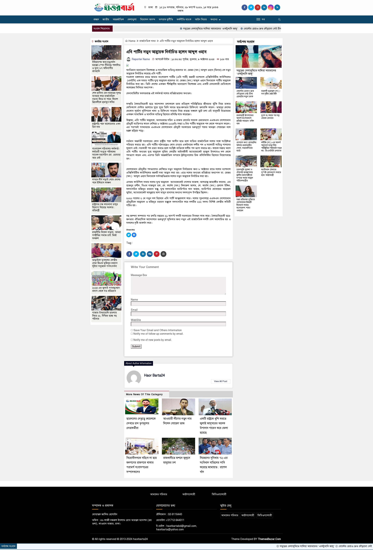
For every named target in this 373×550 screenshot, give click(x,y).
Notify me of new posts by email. (152, 339)
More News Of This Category (144, 394)
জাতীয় (106, 19)
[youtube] (271, 7)
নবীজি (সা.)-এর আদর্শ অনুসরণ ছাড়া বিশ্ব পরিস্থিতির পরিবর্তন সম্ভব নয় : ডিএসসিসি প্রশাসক (271, 146)
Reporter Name (140, 59)
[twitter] (251, 7)
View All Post (220, 381)
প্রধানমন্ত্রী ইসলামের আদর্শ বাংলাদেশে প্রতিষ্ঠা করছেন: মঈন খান (245, 119)
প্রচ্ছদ (96, 19)
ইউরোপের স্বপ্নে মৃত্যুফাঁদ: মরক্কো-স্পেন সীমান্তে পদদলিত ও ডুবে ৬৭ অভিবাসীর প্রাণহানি (106, 67)
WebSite (136, 320)
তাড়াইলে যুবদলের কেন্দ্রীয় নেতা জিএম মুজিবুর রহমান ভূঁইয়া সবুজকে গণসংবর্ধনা (104, 263)
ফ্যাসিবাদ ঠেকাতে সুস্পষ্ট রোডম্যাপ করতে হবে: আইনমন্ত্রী (271, 172)
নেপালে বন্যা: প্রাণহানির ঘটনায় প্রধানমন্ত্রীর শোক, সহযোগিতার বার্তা (246, 146)
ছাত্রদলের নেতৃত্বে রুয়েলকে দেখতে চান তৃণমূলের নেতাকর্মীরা (141, 423)
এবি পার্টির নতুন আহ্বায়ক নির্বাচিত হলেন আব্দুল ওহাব (186, 41)
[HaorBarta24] (114, 7)
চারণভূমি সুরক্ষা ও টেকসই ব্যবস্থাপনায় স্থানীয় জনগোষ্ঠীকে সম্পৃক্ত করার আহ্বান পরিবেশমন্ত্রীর (244, 175)
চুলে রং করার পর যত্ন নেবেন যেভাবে (270, 117)
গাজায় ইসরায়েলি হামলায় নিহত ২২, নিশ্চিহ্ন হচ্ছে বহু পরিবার (104, 315)
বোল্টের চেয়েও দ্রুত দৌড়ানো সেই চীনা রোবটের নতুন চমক (251, 28)
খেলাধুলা (132, 19)
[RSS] (277, 7)
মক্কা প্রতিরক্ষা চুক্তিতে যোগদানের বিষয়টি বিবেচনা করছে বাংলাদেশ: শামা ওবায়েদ (245, 205)
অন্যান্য (213, 19)
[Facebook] (129, 254)
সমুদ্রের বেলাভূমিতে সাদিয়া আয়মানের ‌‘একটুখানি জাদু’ (189, 28)
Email (134, 309)
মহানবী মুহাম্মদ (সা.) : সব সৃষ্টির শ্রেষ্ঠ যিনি (270, 92)
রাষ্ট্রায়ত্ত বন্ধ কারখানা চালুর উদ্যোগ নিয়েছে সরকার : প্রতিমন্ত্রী (105, 207)
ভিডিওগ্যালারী (219, 494)
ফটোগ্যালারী (189, 494)
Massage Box (139, 275)
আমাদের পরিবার (158, 494)
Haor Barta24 (154, 375)
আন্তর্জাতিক (118, 19)
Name (134, 299)
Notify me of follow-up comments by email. (158, 333)
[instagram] (258, 7)
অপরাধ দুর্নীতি (166, 19)
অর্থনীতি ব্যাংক (184, 19)
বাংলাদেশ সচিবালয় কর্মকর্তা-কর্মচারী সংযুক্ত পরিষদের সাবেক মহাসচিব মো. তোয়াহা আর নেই (106, 153)
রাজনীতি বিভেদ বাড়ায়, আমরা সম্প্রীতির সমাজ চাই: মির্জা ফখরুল (106, 235)
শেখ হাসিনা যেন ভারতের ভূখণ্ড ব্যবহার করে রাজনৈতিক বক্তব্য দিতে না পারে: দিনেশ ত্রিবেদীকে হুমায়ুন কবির (106, 97)
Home (132, 41)
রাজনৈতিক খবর (147, 41)
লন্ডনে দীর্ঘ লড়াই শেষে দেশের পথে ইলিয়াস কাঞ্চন (106, 181)
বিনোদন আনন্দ (147, 19)
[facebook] (244, 7)
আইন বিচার (201, 19)
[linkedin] (264, 7)
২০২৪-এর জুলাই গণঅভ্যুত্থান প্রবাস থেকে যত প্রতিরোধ (106, 289)
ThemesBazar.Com (269, 539)
